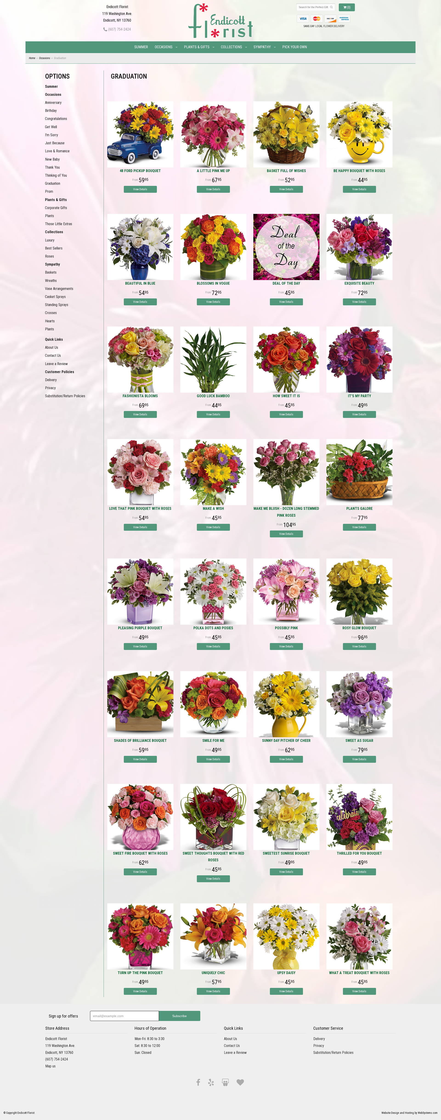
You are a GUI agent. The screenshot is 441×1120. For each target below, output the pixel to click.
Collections (231, 47)
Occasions (163, 47)
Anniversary (53, 102)
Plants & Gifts (196, 47)
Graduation (52, 183)
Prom (49, 191)
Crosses (51, 313)
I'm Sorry (51, 135)
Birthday (51, 110)
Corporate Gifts (56, 208)
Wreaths (51, 280)
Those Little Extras (58, 224)
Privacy (50, 388)
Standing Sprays (56, 305)
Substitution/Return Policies (65, 396)
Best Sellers (53, 248)
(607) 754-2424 (119, 29)
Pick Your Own (294, 47)
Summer (141, 47)
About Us (51, 347)
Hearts (50, 321)
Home (32, 58)
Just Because (55, 143)
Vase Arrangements (59, 288)
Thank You (52, 167)
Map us (50, 1066)
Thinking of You (56, 175)
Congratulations (56, 118)
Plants (49, 216)
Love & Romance (57, 151)
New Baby (52, 159)
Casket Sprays (55, 297)
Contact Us (53, 355)
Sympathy (262, 47)
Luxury (49, 240)
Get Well (51, 127)
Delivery (51, 380)
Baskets (51, 272)
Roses (49, 256)
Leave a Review (56, 364)
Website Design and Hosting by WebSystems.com (410, 1112)
